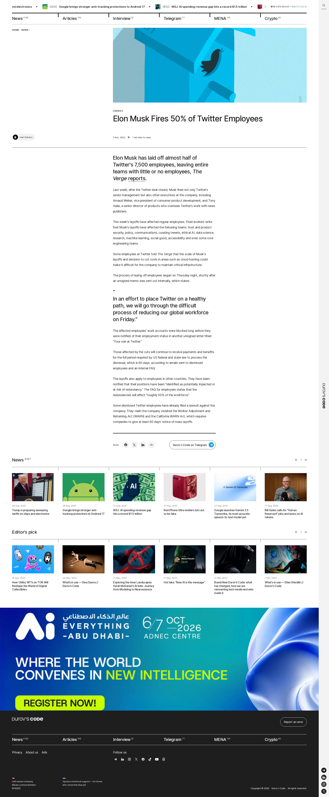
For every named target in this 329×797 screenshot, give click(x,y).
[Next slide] (305, 459)
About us (32, 752)
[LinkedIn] (323, 777)
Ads (44, 752)
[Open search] (323, 5)
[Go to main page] (323, 398)
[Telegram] (323, 770)
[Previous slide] (296, 459)
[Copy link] (151, 444)
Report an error (293, 722)
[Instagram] (323, 784)
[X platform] (323, 791)
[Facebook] (125, 444)
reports (136, 178)
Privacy (17, 752)
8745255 (16, 788)
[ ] (118, 110)
